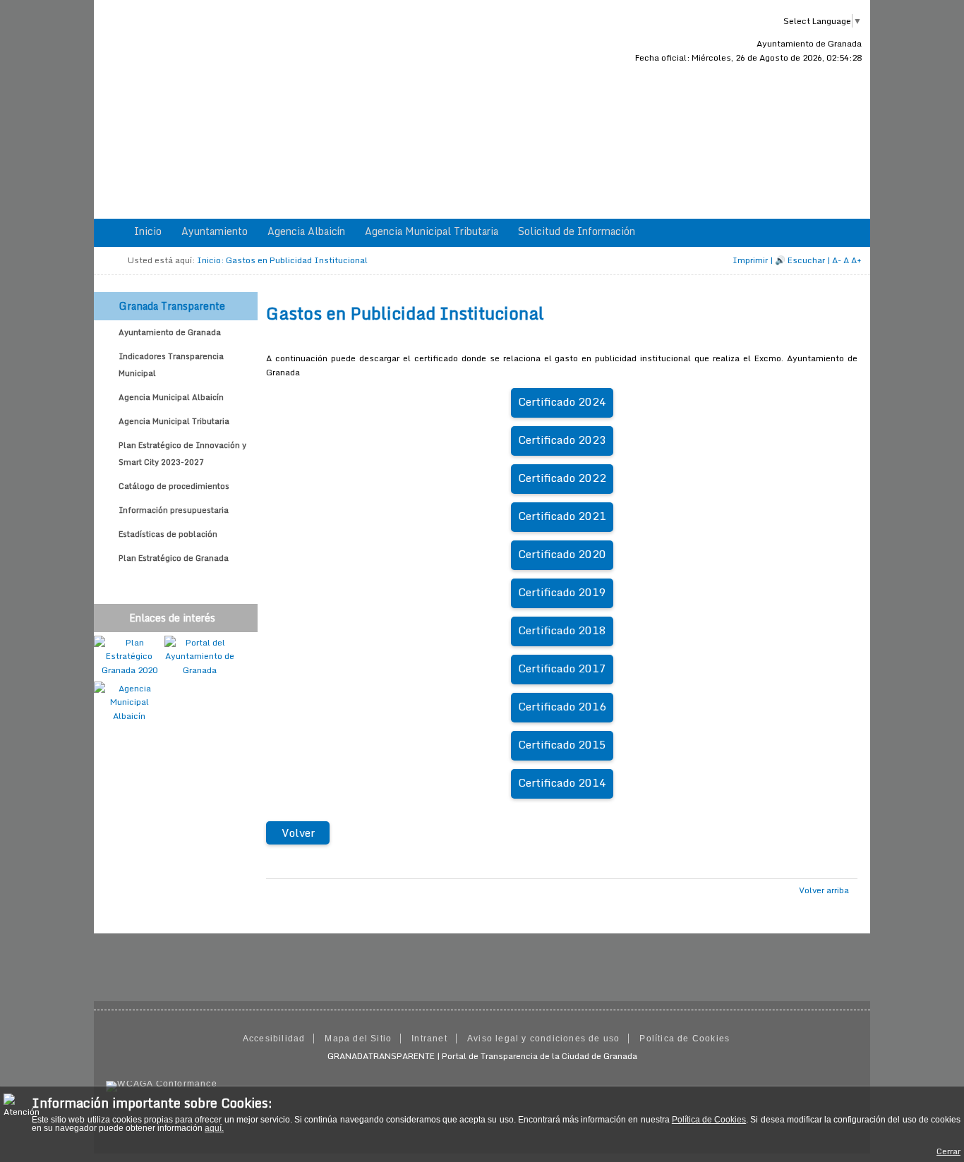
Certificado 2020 (562, 554)
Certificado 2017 (562, 668)
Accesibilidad (274, 1038)
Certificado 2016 (562, 706)
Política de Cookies (709, 1120)
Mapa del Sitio (358, 1038)
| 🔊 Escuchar (797, 260)
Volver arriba (824, 890)
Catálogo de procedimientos (174, 486)
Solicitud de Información (576, 231)
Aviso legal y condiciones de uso (543, 1038)
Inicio (148, 231)
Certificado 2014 (562, 782)
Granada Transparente (172, 306)
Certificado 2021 (562, 516)
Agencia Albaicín (306, 231)
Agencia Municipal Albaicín (171, 397)
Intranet (429, 1038)
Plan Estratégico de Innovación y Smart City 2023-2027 (182, 453)
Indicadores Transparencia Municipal (171, 365)
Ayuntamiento (214, 231)
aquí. (214, 1128)
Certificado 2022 (562, 477)
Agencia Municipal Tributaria (431, 231)
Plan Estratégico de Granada (174, 558)
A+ (856, 260)
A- (836, 260)
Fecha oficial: (748, 57)
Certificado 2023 (562, 439)
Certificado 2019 (562, 592)
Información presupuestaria (174, 510)
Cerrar (948, 1151)
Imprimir (750, 260)
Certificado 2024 (562, 401)
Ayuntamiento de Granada (809, 43)
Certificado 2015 (562, 744)
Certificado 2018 (562, 630)
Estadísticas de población (168, 534)
